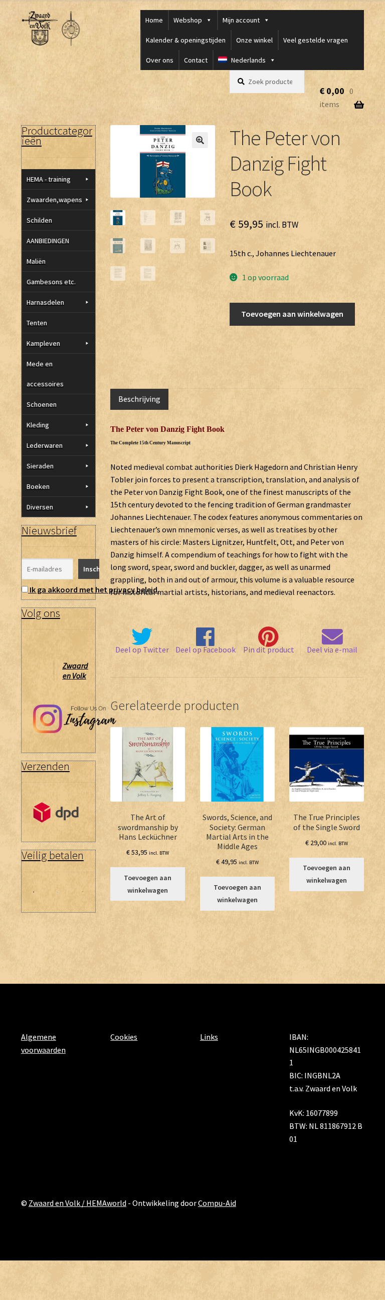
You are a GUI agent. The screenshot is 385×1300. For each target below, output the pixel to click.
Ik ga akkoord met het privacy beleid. (94, 589)
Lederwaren (45, 445)
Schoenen (42, 404)
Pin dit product (268, 649)
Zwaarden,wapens (54, 199)
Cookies (123, 1037)
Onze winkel (254, 40)
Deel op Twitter (142, 649)
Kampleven (43, 343)
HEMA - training (49, 179)
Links (209, 1037)
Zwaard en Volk (75, 671)
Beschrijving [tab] (139, 399)
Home (154, 20)
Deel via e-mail (332, 649)
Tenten (37, 322)
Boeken (38, 486)
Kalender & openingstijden (186, 40)
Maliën (36, 261)
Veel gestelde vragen (315, 40)
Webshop (187, 20)
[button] (200, 140)
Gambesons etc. (51, 281)
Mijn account (241, 20)
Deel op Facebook (205, 649)
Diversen (40, 506)
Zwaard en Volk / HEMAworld (77, 1203)
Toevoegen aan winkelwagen (292, 314)
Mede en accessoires (45, 373)
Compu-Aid (217, 1203)
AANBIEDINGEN (48, 240)
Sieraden (40, 465)
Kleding (38, 424)
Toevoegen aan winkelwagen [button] (147, 884)
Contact (196, 60)
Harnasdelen (45, 302)
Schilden (39, 220)
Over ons (159, 60)
